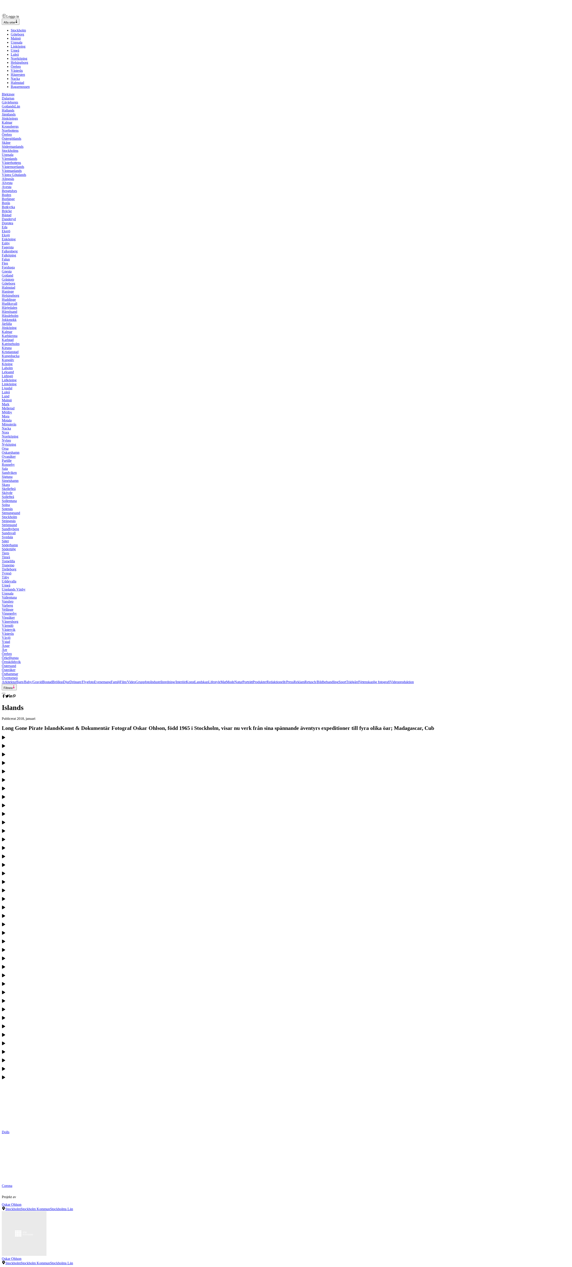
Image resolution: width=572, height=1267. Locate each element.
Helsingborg (19, 62)
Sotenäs (7, 509)
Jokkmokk (9, 320)
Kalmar (7, 122)
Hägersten (18, 74)
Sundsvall (9, 533)
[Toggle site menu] (3, 693)
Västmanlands (12, 171)
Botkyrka (8, 207)
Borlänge (8, 199)
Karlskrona (9, 336)
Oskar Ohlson (11, 1204)
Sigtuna (7, 477)
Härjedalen (9, 307)
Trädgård (352, 682)
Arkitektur (9, 682)
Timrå (6, 557)
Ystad (6, 642)
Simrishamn (10, 481)
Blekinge (8, 94)
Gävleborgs (10, 102)
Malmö (16, 38)
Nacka (15, 79)
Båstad (6, 215)
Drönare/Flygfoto (81, 682)
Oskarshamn (10, 452)
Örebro (16, 66)
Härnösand (9, 312)
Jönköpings (10, 118)
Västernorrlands (13, 167)
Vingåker (8, 617)
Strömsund (9, 525)
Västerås (17, 70)
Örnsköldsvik (11, 662)
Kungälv (8, 360)
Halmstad (17, 83)
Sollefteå (8, 497)
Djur (66, 682)
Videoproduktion (402, 682)
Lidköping (9, 380)
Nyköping (9, 444)
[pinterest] (14, 696)
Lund (5, 396)
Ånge (6, 646)
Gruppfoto (143, 682)
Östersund (9, 666)
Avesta (6, 187)
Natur (238, 682)
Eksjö (6, 235)
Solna (6, 505)
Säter (5, 541)
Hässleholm (10, 316)
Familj (115, 682)
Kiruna (7, 348)
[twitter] (7, 696)
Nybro (6, 440)
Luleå (15, 54)
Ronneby (8, 464)
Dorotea (7, 223)
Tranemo (8, 565)
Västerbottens (11, 163)
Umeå (15, 50)
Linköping (18, 46)
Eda (4, 227)
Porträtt (247, 682)
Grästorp (8, 279)
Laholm (7, 368)
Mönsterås (9, 424)
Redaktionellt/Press (280, 682)
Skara (6, 485)
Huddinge (9, 299)
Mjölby (7, 412)
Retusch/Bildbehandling (322, 682)
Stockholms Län (61, 1209)
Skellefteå (9, 489)
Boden (6, 195)
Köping (7, 364)
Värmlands (9, 159)
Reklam (299, 682)
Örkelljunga (10, 658)
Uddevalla (9, 581)
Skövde (7, 493)
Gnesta (7, 271)
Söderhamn (10, 545)
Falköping (9, 255)
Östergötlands (11, 138)
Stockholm (18, 30)
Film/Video (128, 682)
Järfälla (7, 324)
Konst (190, 682)
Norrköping (19, 58)
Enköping (9, 239)
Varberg (7, 605)
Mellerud (8, 408)
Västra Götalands (14, 175)
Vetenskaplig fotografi (374, 682)
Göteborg (17, 34)
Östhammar (10, 674)
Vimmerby (9, 613)
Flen (5, 263)
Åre (4, 650)
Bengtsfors (9, 191)
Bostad (47, 682)
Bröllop (57, 682)
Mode (230, 682)
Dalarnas (8, 98)
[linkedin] (11, 696)
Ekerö (6, 231)
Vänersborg (10, 621)
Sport (342, 682)
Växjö (6, 638)
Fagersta (8, 247)
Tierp (5, 553)
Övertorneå (10, 678)
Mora (5, 416)
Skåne (6, 142)
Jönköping (9, 328)
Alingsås (8, 179)
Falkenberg (10, 251)
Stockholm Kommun (35, 1209)
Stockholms (10, 151)
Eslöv (6, 243)
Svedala (7, 537)
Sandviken (9, 473)
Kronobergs (10, 126)
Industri (155, 682)
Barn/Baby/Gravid (29, 682)
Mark (5, 404)
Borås (6, 203)
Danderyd (9, 219)
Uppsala (16, 42)
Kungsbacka (10, 356)
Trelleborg (9, 569)
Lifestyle (214, 682)
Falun (6, 259)
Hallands (8, 110)
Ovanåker (9, 456)
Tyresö (6, 573)
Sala (5, 468)
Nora (5, 432)
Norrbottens (10, 130)
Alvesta (7, 183)
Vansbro (7, 601)
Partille (7, 460)
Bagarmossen (20, 87)
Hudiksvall (9, 303)
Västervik (8, 629)
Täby (5, 577)
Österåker (8, 670)
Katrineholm (10, 344)
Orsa (5, 448)
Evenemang (102, 682)
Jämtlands (9, 114)
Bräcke (7, 211)
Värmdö (7, 625)
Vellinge (7, 609)
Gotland (7, 275)
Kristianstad (10, 352)
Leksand (8, 372)
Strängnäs (9, 521)
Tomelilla (8, 561)
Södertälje (9, 549)
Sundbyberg (10, 529)
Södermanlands (12, 146)
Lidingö (7, 376)
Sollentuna (9, 501)
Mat (223, 682)
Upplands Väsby (13, 589)
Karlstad (8, 340)
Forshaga (8, 267)
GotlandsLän (11, 106)
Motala (7, 420)
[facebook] (3, 696)
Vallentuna (9, 597)
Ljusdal (7, 388)
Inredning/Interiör (173, 682)
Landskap (201, 682)
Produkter (260, 682)
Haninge (8, 291)
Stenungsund (11, 513)
